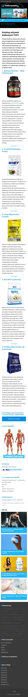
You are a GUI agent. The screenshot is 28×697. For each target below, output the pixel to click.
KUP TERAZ (14, 146)
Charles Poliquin (3, 614)
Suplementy (15, 633)
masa (6, 620)
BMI (18, 611)
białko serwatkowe (13, 611)
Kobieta (5, 617)
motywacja (18, 620)
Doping (2, 647)
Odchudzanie (15, 623)
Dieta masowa (19, 614)
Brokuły (21, 611)
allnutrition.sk (4, 675)
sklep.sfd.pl (4, 668)
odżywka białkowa (15, 103)
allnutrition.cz (4, 672)
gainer (23, 614)
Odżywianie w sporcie (13, 626)
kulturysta (20, 617)
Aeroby (2, 608)
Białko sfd (4, 484)
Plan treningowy (15, 628)
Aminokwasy (8, 608)
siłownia (3, 633)
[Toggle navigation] (3, 20)
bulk (24, 611)
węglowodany (3, 635)
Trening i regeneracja (6, 642)
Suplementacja (4, 652)
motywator (6, 623)
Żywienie (19, 635)
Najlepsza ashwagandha (8, 491)
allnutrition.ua (4, 682)
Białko (6, 611)
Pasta (9, 628)
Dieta (14, 614)
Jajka (2, 617)
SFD (3, 486)
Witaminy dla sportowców (8, 489)
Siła (23, 631)
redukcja (17, 631)
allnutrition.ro (4, 680)
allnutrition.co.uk (5, 684)
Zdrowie (3, 650)
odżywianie (4, 626)
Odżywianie (4, 645)
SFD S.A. (18, 694)
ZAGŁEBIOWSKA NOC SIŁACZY (11, 635)
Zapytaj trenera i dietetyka (14, 418)
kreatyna (14, 617)
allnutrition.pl (4, 670)
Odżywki (14, 500)
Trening (20, 633)
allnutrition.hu (4, 677)
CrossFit (9, 614)
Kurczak (3, 620)
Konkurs (10, 617)
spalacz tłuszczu (12, 466)
